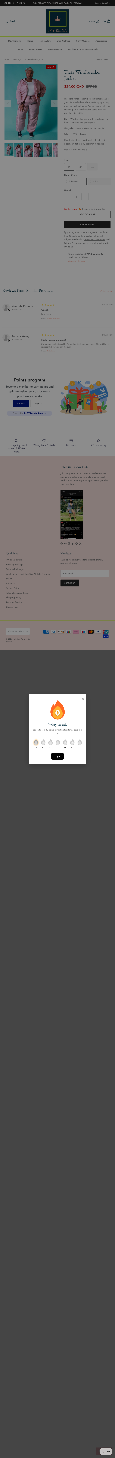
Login (57, 756)
